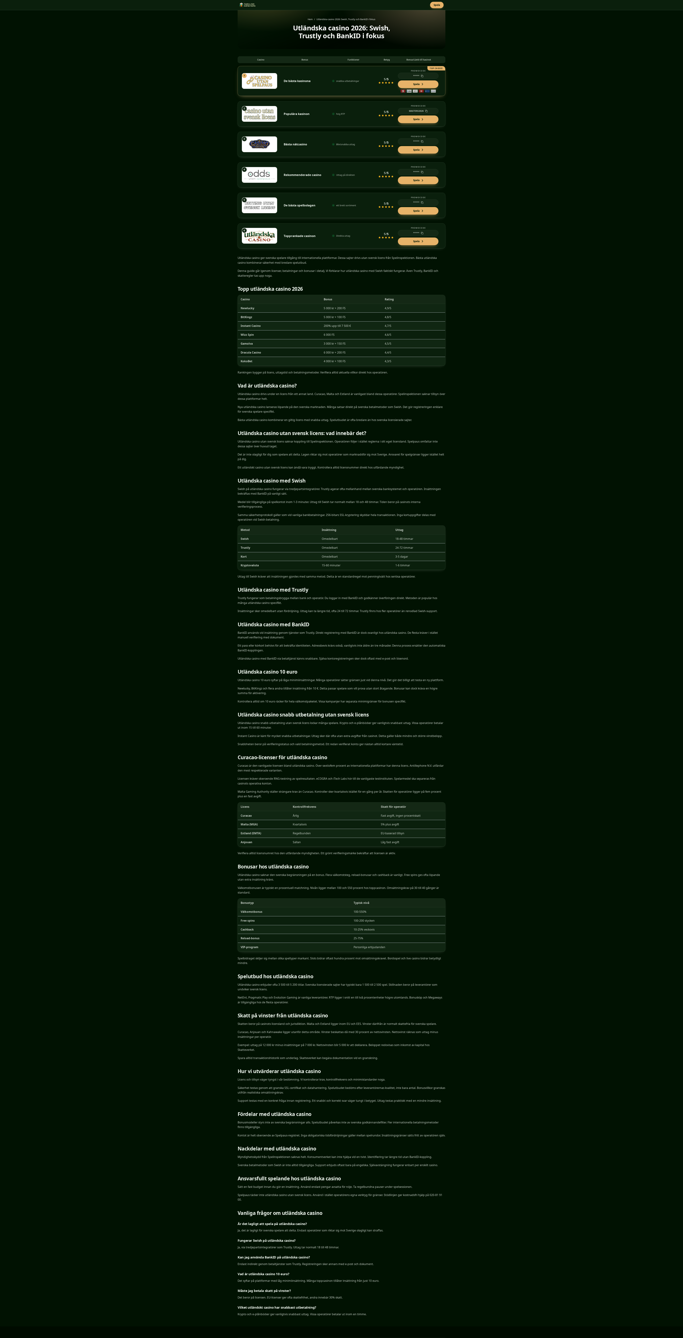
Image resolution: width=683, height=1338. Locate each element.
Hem (310, 19)
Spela (437, 5)
